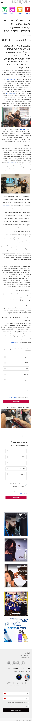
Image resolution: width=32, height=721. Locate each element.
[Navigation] (2, 2)
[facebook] (23, 663)
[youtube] (9, 663)
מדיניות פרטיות (24, 668)
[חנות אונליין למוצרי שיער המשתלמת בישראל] (16, 629)
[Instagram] (14, 663)
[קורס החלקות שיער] (16, 550)
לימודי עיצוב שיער (10, 79)
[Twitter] (5, 40)
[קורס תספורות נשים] (16, 576)
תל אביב (29, 655)
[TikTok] (18, 663)
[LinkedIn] (2, 40)
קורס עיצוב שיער (24, 129)
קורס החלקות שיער (10, 93)
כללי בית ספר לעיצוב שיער (25, 35)
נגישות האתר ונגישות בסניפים (21, 671)
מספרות (27, 13)
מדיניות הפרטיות (12, 397)
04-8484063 (24, 657)
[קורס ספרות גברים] (16, 524)
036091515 (14, 342)
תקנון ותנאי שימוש (11, 668)
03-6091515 (23, 655)
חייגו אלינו (4, 13)
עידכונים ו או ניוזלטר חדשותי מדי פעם (15, 702)
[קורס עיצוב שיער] (16, 604)
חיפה (29, 657)
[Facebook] (9, 40)
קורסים (20, 13)
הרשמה (12, 13)
